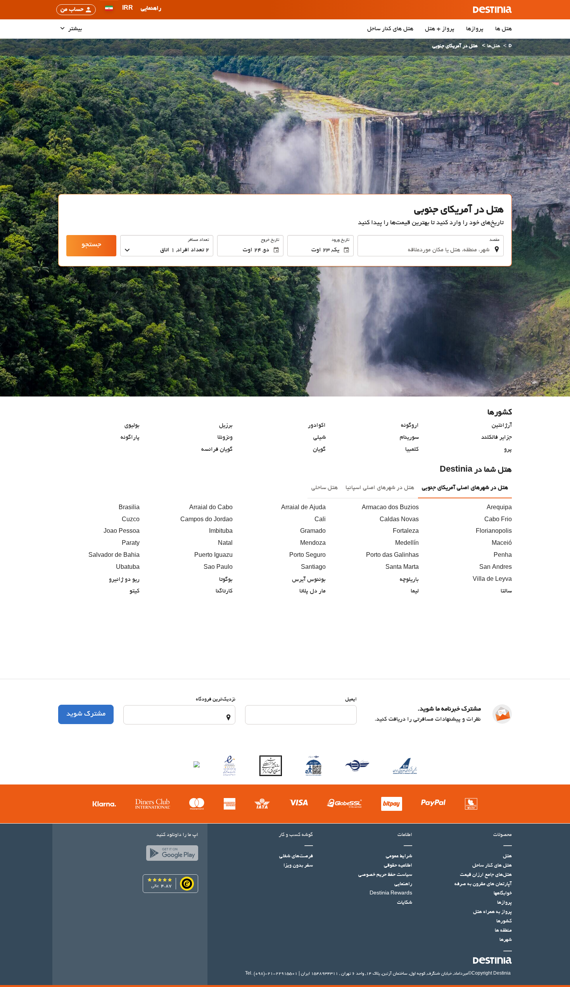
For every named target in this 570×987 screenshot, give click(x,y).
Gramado (313, 532)
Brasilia (129, 508)
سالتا (506, 591)
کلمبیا (412, 449)
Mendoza (313, 544)
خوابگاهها (503, 893)
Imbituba (221, 532)
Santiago (313, 568)
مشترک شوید (85, 714)
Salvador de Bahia (114, 556)
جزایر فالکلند (496, 437)
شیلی (319, 437)
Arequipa (499, 508)
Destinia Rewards (391, 893)
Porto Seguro (307, 556)
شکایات (404, 903)
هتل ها (503, 29)
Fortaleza (406, 532)
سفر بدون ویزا (298, 866)
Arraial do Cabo (211, 508)
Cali (320, 520)
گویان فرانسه (217, 449)
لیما (415, 591)
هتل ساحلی (324, 488)
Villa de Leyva (492, 580)
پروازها (475, 29)
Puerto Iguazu (213, 556)
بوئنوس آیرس (309, 580)
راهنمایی (403, 884)
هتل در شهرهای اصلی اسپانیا (379, 488)
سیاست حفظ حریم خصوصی (385, 875)
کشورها (504, 921)
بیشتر (74, 29)
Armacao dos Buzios (390, 508)
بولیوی (132, 425)
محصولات (502, 835)
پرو (508, 449)
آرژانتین (502, 425)
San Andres (495, 568)
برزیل (226, 425)
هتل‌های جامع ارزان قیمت (486, 875)
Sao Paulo (218, 568)
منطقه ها (503, 931)
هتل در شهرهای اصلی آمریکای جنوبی (465, 488)
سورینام (409, 437)
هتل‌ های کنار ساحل (390, 29)
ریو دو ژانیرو (124, 580)
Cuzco (131, 520)
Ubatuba (128, 568)
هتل (507, 856)
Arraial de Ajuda (303, 508)
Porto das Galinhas (392, 556)
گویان (319, 449)
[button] (127, 9)
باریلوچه (409, 580)
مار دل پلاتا (312, 591)
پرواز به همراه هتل (492, 912)
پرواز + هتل (439, 29)
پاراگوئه (130, 437)
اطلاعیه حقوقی (398, 866)
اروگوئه (410, 425)
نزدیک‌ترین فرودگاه (215, 699)
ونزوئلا (225, 437)
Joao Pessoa (122, 532)
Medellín (407, 544)
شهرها (505, 940)
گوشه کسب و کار (296, 835)
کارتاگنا (224, 591)
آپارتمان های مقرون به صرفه (483, 884)
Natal (225, 544)
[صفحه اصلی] (510, 47)
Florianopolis (494, 532)
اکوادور (317, 425)
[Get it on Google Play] (170, 855)
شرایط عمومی (399, 856)
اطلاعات (404, 835)
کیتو (135, 591)
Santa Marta (402, 568)
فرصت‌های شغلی (296, 856)
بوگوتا (226, 580)
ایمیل (351, 699)
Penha (503, 556)
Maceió (502, 544)
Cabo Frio (498, 520)
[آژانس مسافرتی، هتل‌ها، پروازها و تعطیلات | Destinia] (492, 9)
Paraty (131, 544)
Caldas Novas (399, 520)
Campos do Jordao (206, 520)
